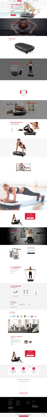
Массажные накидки (10, 403)
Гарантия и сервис (28, 403)
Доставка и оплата (28, 402)
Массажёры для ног (10, 402)
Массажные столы (18, 402)
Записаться (30, 355)
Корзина (37, 1)
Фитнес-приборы (17, 403)
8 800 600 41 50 (34, 404)
